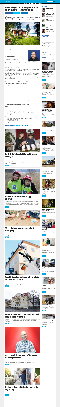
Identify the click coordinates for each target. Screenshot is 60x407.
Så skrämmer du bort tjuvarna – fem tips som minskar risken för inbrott (50, 14)
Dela (9, 125)
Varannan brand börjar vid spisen (47, 304)
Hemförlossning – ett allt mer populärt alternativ (50, 19)
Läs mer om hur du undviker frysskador (11, 60)
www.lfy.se (46, 52)
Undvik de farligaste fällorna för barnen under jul (49, 8)
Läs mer (7, 165)
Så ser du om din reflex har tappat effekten (50, 24)
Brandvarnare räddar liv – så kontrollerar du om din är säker (49, 29)
